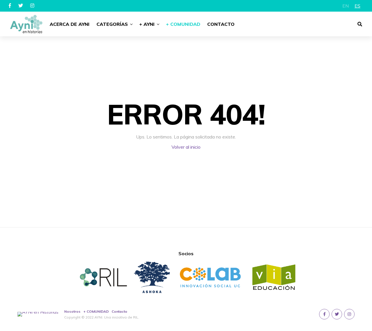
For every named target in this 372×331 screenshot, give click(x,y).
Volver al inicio (186, 147)
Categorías (112, 24)
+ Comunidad (183, 24)
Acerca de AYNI (70, 24)
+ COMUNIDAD (96, 311)
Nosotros (72, 311)
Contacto (221, 24)
